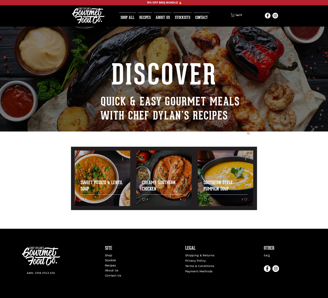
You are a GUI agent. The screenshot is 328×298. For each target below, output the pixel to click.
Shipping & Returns (200, 255)
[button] (237, 15)
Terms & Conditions (199, 266)
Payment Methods (199, 271)
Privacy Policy (195, 260)
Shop (108, 255)
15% (149, 2)
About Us (112, 270)
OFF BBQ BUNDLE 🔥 (167, 2)
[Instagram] (275, 15)
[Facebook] (267, 15)
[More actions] (124, 159)
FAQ (267, 255)
